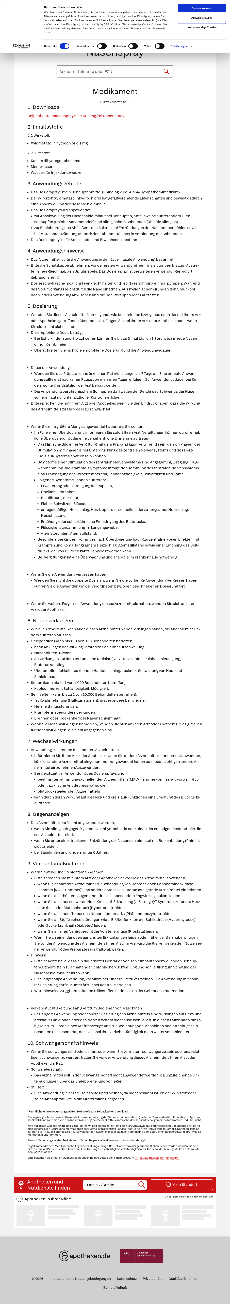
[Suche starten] (166, 71)
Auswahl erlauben (201, 17)
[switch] (102, 46)
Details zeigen (179, 46)
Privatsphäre (152, 1278)
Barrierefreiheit (115, 1287)
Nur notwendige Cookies (202, 27)
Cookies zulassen (202, 8)
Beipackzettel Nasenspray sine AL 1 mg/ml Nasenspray (75, 115)
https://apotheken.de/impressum (157, 1158)
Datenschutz (127, 1278)
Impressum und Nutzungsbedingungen (80, 1278)
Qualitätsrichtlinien (183, 1278)
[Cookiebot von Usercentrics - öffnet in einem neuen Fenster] (22, 46)
